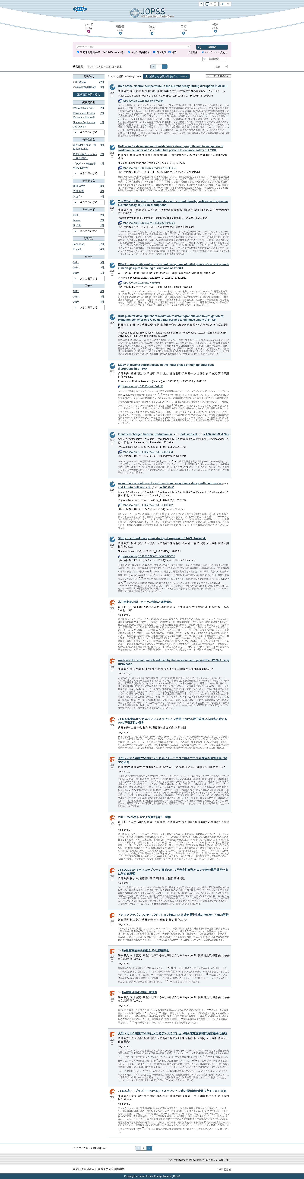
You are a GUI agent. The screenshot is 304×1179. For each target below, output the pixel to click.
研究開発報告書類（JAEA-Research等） (103, 52)
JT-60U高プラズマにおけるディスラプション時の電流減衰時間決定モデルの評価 (172, 1090)
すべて (88, 26)
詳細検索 (214, 59)
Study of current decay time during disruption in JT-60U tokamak (162, 538)
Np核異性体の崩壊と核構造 (139, 992)
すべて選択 (117, 76)
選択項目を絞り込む (88, 94)
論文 (152, 28)
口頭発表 (161, 52)
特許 (215, 26)
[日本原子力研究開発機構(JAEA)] (80, 10)
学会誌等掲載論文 (141, 52)
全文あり (223, 52)
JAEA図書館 (224, 1169)
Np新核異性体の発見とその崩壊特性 (145, 950)
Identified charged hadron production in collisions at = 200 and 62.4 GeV (173, 434)
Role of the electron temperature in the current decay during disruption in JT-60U (173, 86)
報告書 (120, 28)
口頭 (183, 28)
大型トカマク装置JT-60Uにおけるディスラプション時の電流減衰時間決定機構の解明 (172, 1033)
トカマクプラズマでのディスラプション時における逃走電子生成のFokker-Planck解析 (173, 914)
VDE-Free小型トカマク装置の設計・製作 (144, 817)
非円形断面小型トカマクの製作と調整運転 (145, 602)
